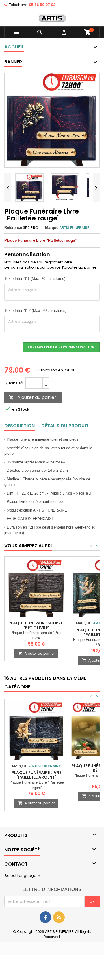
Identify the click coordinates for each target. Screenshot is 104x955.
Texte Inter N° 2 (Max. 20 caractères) (35, 310)
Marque (51, 227)
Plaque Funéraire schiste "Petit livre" (36, 625)
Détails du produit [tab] (65, 425)
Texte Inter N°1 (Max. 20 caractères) (34, 278)
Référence (13, 227)
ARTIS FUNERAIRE (74, 227)
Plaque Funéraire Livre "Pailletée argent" (36, 775)
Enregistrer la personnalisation (61, 347)
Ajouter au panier (32, 397)
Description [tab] (19, 425)
